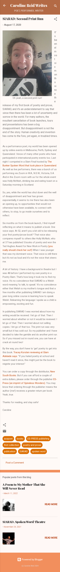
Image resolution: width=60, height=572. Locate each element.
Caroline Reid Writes (28, 5)
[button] (55, 19)
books (20, 438)
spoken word (38, 451)
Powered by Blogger (32, 559)
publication (9, 451)
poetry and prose (32, 445)
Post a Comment (15, 462)
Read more (51, 504)
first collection (11, 445)
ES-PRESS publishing (38, 438)
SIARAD (24, 451)
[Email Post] (4, 432)
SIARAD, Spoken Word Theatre (24, 522)
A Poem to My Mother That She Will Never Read (24, 486)
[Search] (55, 6)
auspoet (8, 438)
